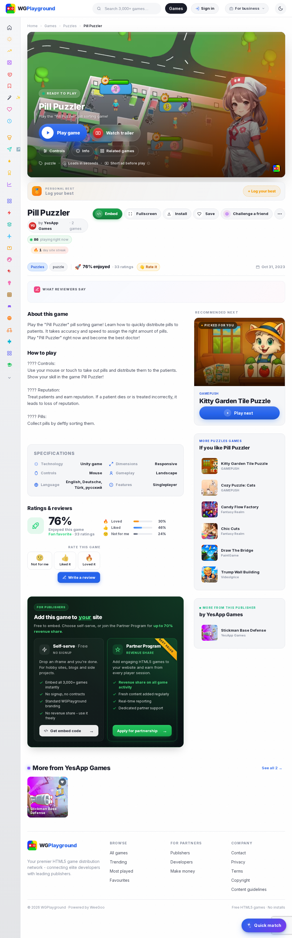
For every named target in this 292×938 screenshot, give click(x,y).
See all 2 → (272, 768)
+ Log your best (262, 191)
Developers (182, 861)
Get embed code (72, 731)
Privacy (238, 861)
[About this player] (276, 168)
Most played (121, 871)
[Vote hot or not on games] (10, 74)
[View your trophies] (10, 172)
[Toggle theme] (280, 8)
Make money (183, 871)
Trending (118, 861)
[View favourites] (10, 109)
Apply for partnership (142, 731)
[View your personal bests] (10, 137)
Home (32, 26)
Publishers (180, 852)
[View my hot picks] (10, 86)
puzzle (58, 267)
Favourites (119, 880)
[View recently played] (10, 121)
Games (176, 8)
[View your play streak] (10, 161)
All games (119, 852)
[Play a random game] (10, 62)
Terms (237, 871)
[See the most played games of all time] (10, 51)
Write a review (81, 577)
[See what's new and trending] (10, 39)
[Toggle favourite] (62, 782)
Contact (238, 852)
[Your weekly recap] (10, 184)
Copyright (240, 880)
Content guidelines (249, 889)
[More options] (279, 213)
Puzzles (70, 26)
